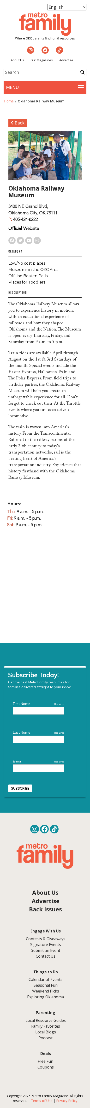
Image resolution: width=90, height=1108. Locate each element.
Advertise (66, 60)
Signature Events (45, 944)
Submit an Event (45, 950)
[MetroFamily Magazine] (45, 24)
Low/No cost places (26, 263)
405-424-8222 (25, 219)
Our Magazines (41, 60)
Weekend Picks (45, 991)
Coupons (45, 1067)
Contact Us (45, 956)
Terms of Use (41, 1100)
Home (9, 101)
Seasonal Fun (46, 985)
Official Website (23, 228)
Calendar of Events (45, 979)
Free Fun (45, 1061)
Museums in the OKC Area (33, 269)
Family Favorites (45, 1026)
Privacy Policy (66, 1100)
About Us (17, 60)
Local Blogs (45, 1032)
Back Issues (45, 909)
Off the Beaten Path (28, 276)
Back (18, 123)
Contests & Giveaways (45, 938)
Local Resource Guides (45, 1020)
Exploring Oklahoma (45, 997)
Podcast (45, 1037)
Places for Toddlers (26, 282)
